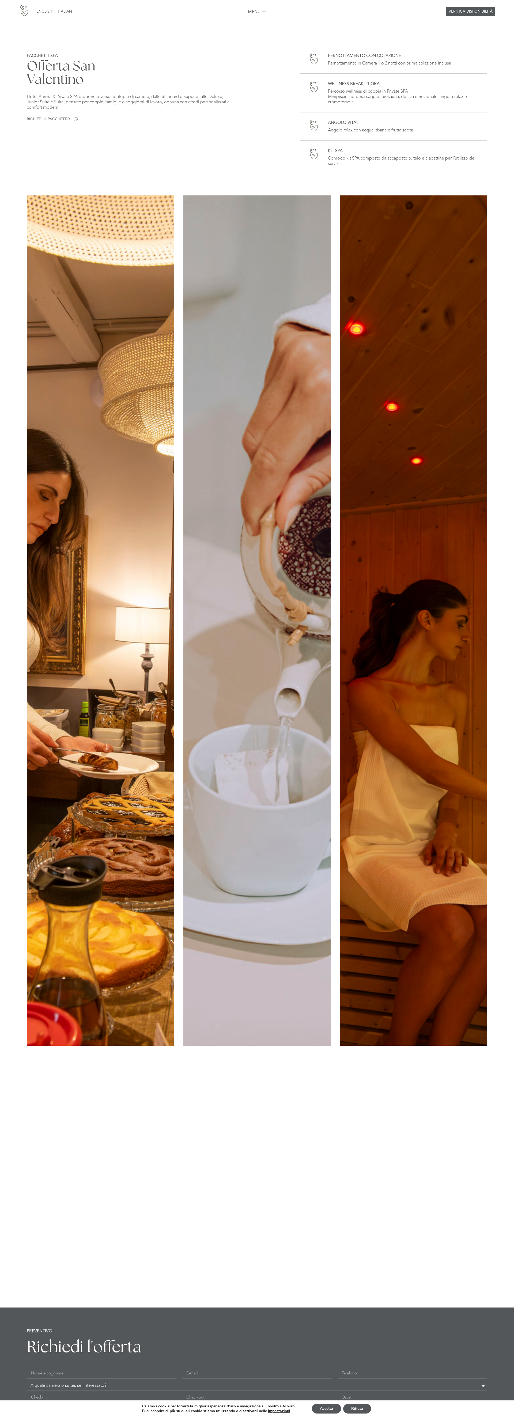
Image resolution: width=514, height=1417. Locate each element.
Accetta (326, 1408)
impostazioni (279, 1411)
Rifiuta (357, 1408)
